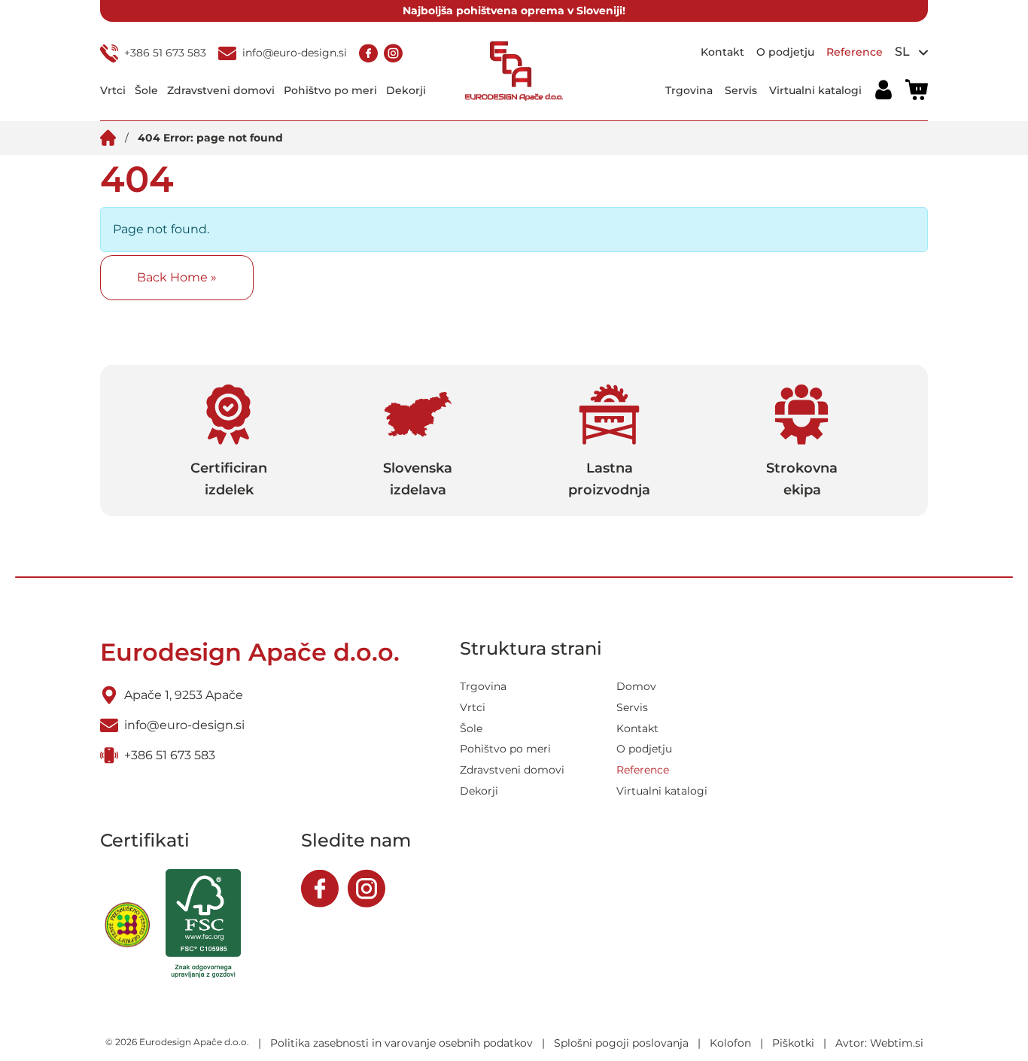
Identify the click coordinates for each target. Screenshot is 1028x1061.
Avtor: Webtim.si (879, 1043)
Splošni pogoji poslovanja (621, 1043)
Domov (636, 686)
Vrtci (113, 89)
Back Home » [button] (177, 277)
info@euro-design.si (294, 52)
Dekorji (406, 89)
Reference (854, 52)
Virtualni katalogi (815, 89)
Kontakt (722, 52)
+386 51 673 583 (165, 52)
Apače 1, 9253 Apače (183, 695)
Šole (146, 89)
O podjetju (785, 52)
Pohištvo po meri (330, 89)
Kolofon (730, 1043)
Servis (741, 89)
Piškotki (793, 1043)
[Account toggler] (883, 90)
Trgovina (689, 89)
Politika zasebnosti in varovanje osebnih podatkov (401, 1043)
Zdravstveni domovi (221, 89)
